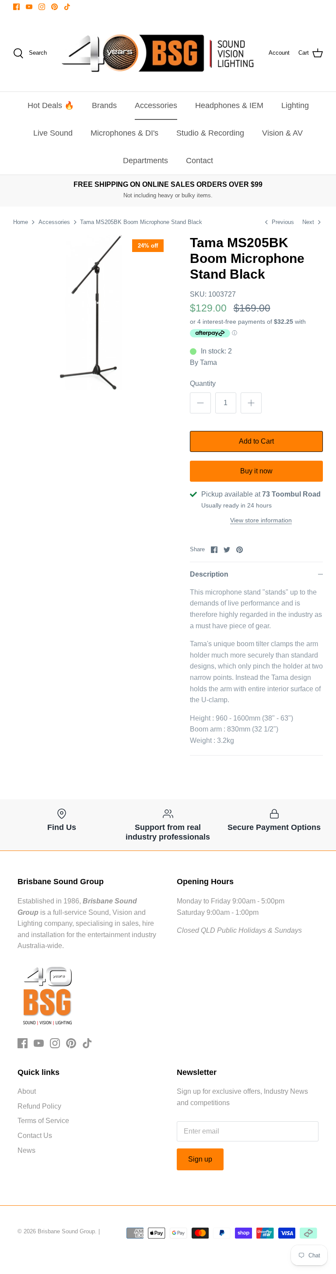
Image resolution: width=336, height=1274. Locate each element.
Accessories (156, 105)
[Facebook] (16, 7)
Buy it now (256, 471)
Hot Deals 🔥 (51, 105)
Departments (145, 160)
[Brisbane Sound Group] (158, 53)
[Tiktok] (67, 7)
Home (20, 222)
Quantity (203, 383)
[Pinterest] (54, 7)
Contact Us (35, 1135)
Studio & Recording (210, 133)
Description (209, 574)
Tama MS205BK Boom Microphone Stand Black (141, 222)
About (27, 1091)
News (26, 1150)
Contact (199, 160)
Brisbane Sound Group (66, 1231)
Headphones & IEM (229, 105)
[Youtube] (29, 7)
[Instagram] (41, 7)
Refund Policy (39, 1106)
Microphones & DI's (124, 133)
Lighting (295, 105)
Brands (104, 105)
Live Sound (53, 133)
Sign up (200, 1159)
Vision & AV (282, 133)
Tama (208, 362)
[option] (90, 312)
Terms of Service (43, 1120)
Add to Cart (256, 441)
